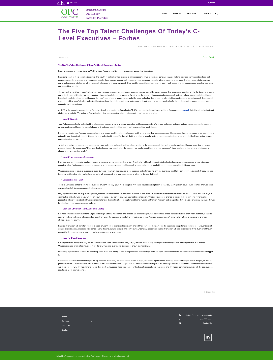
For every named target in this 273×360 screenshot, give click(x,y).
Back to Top (210, 292)
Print (205, 57)
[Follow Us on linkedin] (208, 337)
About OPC (192, 13)
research (185, 110)
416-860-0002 (75, 3)
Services (177, 13)
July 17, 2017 (63, 57)
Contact (207, 13)
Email (211, 57)
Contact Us (207, 323)
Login (212, 3)
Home (164, 13)
